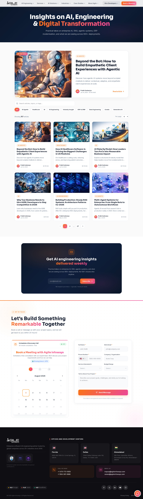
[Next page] (83, 226)
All (17, 109)
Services (40, 3)
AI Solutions (52, 3)
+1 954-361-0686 (64, 474)
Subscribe (86, 281)
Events (107, 109)
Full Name (82, 345)
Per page (118, 116)
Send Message (105, 392)
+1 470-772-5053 (64, 471)
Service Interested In (85, 364)
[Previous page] (60, 226)
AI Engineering (27, 3)
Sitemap (133, 495)
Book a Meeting (129, 3)
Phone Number (83, 354)
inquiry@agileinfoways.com (114, 471)
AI (44, 109)
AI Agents (25, 109)
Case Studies (78, 3)
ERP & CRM (81, 109)
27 (78, 226)
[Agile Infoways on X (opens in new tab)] (109, 487)
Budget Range (108, 364)
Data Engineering (95, 109)
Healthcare (36, 109)
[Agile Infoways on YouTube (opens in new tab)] (120, 487)
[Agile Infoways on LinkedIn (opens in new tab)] (114, 487)
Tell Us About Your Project (87, 374)
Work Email (108, 345)
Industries (65, 3)
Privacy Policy (124, 495)
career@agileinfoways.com (114, 474)
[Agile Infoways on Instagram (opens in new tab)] (125, 487)
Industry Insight (68, 109)
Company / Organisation (112, 354)
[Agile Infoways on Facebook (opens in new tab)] (104, 487)
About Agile (92, 3)
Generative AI (117, 109)
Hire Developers (111, 3)
